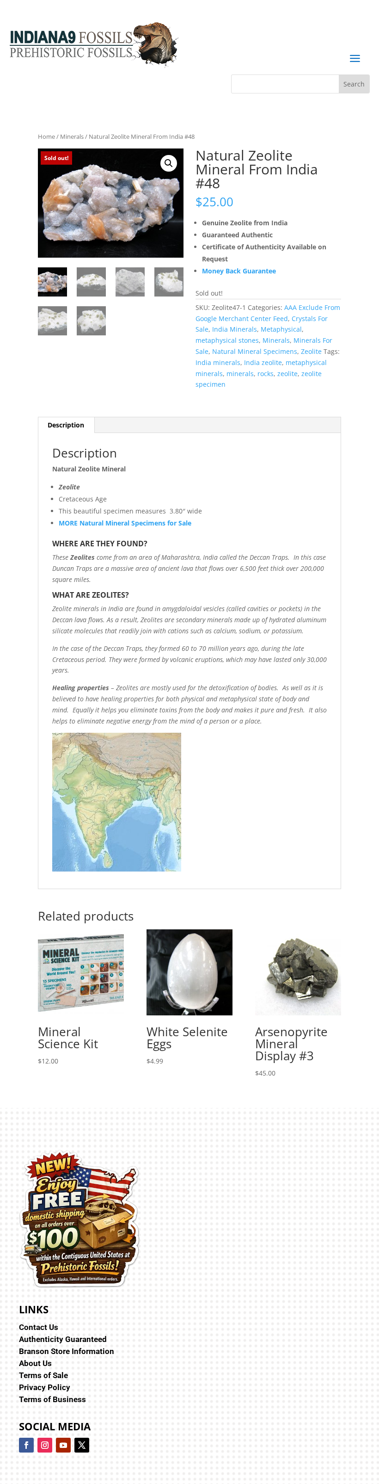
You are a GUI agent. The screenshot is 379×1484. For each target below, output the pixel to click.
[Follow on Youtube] (63, 1445)
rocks (265, 373)
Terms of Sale (43, 1375)
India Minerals (234, 329)
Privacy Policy (44, 1387)
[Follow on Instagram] (44, 1445)
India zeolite (263, 362)
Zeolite (311, 351)
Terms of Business (52, 1399)
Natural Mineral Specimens (254, 351)
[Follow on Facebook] (26, 1445)
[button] (168, 163)
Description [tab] (66, 424)
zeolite (287, 373)
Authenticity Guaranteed (63, 1339)
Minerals (72, 136)
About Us (35, 1363)
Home (46, 136)
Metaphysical (281, 329)
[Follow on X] (81, 1445)
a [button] (355, 59)
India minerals (218, 362)
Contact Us (38, 1327)
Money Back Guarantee (239, 270)
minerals (240, 373)
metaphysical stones (227, 340)
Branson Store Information (66, 1351)
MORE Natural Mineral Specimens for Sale (125, 523)
